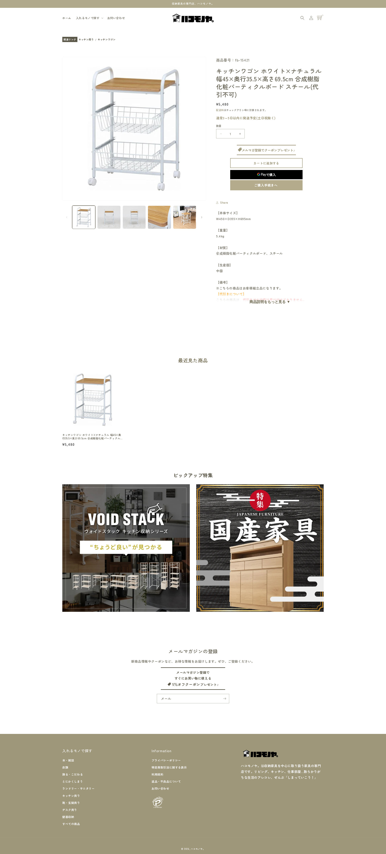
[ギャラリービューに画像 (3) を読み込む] (134, 217)
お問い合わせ (160, 788)
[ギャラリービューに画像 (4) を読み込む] (159, 217)
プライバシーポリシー (166, 760)
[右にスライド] (201, 217)
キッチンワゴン (106, 39)
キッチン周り (86, 39)
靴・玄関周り (71, 802)
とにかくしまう (72, 781)
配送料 (220, 110)
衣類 (65, 767)
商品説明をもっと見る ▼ (269, 302)
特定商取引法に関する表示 (169, 767)
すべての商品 (71, 824)
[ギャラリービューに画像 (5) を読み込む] (184, 217)
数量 (219, 126)
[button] (89, 18)
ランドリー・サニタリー (78, 788)
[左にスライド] (66, 217)
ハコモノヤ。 (198, 848)
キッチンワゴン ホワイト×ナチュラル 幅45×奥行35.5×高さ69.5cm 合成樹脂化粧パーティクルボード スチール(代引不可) (91, 436)
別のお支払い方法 (266, 185)
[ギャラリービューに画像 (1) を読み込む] (83, 217)
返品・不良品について (166, 781)
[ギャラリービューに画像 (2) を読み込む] (108, 217)
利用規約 (157, 774)
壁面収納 (68, 817)
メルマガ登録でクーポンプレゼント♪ (268, 150)
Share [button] (224, 202)
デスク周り (69, 810)
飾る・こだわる (72, 774)
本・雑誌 (68, 760)
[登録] (224, 698)
